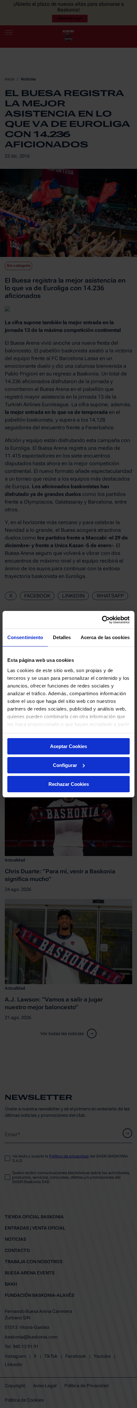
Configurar (65, 765)
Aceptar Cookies (68, 746)
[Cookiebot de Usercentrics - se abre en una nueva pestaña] (102, 619)
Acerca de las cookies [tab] (105, 637)
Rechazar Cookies (68, 783)
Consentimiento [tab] (25, 637)
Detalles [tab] (62, 637)
